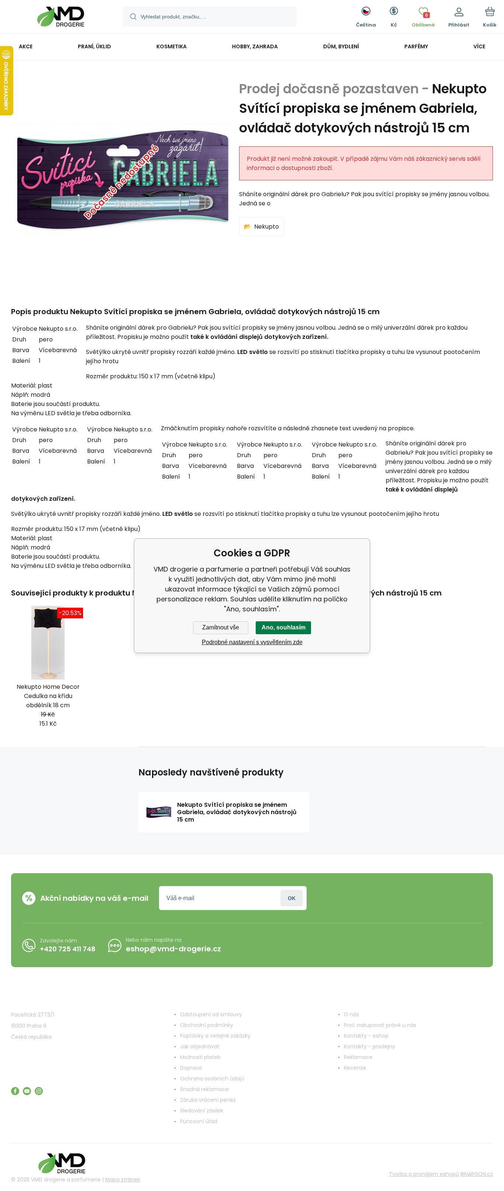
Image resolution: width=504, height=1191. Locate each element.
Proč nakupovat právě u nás (380, 1025)
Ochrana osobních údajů (212, 1078)
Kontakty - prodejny (369, 1046)
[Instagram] (39, 1091)
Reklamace (358, 1057)
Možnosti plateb (200, 1057)
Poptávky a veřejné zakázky (215, 1035)
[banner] (60, 18)
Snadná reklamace (204, 1089)
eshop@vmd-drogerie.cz (173, 949)
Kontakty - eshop (366, 1035)
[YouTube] (27, 1091)
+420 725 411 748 (68, 949)
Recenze (355, 1068)
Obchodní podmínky (206, 1025)
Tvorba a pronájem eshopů (424, 1174)
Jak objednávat (200, 1046)
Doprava (191, 1068)
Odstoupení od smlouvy (211, 1014)
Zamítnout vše (220, 627)
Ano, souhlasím (283, 627)
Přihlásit (291, 898)
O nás (351, 1014)
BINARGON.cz (476, 1174)
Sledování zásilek (201, 1110)
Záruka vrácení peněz (208, 1100)
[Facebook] (15, 1091)
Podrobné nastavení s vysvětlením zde (252, 642)
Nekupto (266, 226)
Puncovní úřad (198, 1121)
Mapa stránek (122, 1179)
